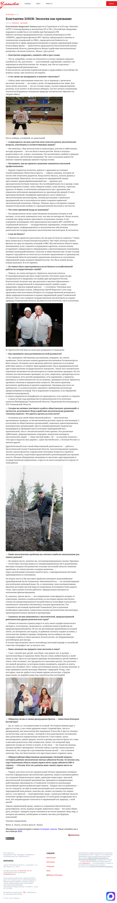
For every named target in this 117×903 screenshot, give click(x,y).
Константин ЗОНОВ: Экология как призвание (39, 19)
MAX (20, 831)
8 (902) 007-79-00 (25, 871)
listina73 (15, 23)
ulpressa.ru (86, 863)
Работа (49, 4)
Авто (38, 4)
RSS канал (51, 862)
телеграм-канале (48, 829)
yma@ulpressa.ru (9, 874)
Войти (111, 3)
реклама (24, 23)
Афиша (28, 4)
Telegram (50, 866)
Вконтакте (51, 858)
